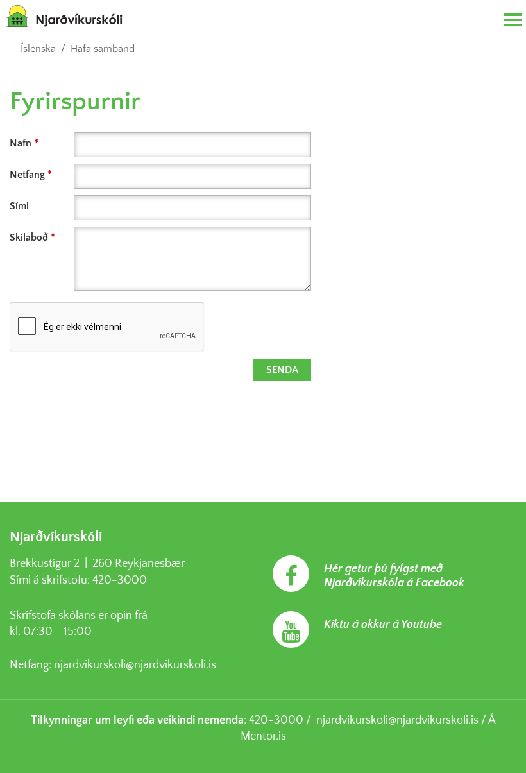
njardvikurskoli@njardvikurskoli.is (135, 665)
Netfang (27, 174)
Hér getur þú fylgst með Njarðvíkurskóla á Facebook (394, 575)
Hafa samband (103, 49)
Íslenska (38, 49)
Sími (19, 206)
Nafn (20, 143)
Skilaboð (29, 237)
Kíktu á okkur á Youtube (383, 624)
